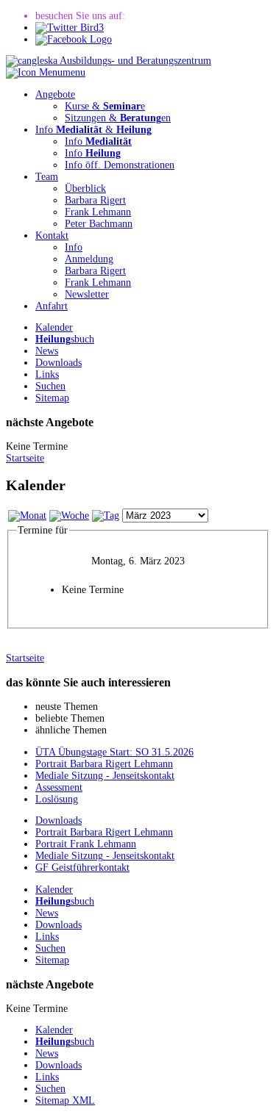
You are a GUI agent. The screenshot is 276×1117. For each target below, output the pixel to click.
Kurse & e (105, 106)
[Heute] (105, 515)
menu (74, 72)
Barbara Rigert (95, 200)
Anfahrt (51, 306)
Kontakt (51, 235)
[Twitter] (69, 27)
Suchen (50, 386)
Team (46, 176)
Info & (93, 129)
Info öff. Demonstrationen (119, 164)
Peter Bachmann (98, 223)
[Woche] (69, 515)
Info (98, 141)
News (46, 350)
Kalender (54, 327)
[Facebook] (73, 39)
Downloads (58, 362)
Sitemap (52, 397)
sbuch (64, 339)
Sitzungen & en (118, 117)
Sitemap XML (65, 1100)
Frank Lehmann (98, 212)
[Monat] (27, 515)
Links (47, 374)
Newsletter (87, 294)
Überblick (85, 188)
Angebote (55, 94)
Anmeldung (89, 259)
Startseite (25, 458)
